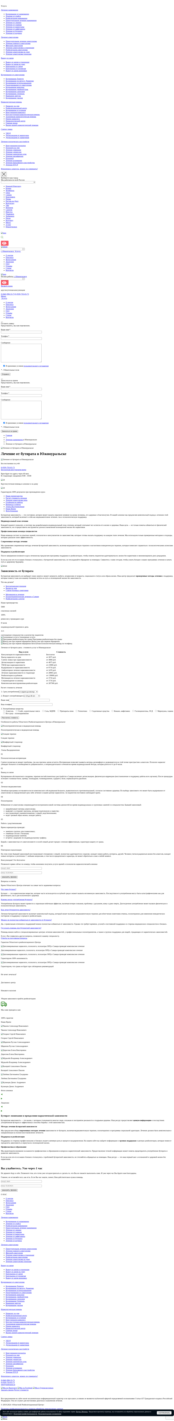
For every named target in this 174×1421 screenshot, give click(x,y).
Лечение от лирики (13, 23)
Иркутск (9, 212)
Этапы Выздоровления (15, 507)
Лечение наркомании (9, 10)
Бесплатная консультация (16, 586)
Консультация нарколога (15, 112)
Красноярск (10, 197)
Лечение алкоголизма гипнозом (18, 54)
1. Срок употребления (10, 692)
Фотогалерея (11, 260)
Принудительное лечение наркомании (21, 20)
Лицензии (10, 262)
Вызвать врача (7, 286)
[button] (87, 1095)
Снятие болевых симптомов (17, 590)
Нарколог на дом (12, 106)
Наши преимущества (14, 496)
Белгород (9, 220)
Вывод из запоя (7, 58)
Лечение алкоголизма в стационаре (20, 48)
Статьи (8, 268)
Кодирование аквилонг (15, 87)
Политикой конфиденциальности (25, 1414)
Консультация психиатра (16, 146)
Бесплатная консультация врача (13, 470)
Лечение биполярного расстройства (20, 163)
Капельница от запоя (14, 66)
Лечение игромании (14, 161)
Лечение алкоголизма (9, 37)
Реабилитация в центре (15, 599)
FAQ (7, 264)
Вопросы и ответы (13, 504)
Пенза (8, 218)
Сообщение (5, 343)
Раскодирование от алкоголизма (19, 85)
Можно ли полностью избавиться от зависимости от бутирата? (26, 920)
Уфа (7, 205)
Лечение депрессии (13, 152)
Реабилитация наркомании (16, 18)
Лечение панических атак (16, 154)
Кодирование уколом (14, 98)
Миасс (8, 223)
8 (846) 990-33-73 (8, 294)
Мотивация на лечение (15, 594)
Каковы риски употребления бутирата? (17, 900)
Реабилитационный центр (16, 108)
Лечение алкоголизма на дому (18, 52)
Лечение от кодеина (14, 33)
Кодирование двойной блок (17, 89)
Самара (9, 195)
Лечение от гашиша (14, 25)
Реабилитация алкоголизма (17, 50)
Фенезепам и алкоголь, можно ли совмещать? (19, 169)
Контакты (10, 270)
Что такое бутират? (8, 889)
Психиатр (10, 158)
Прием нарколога (13, 119)
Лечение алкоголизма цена (16, 500)
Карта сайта (6, 1395)
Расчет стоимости (21, 1390)
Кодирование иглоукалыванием (18, 83)
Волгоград (10, 203)
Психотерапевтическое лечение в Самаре (22, 597)
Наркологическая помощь (11, 102)
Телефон (5, 336)
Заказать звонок (7, 1390)
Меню (3, 296)
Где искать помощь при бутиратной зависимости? (21, 928)
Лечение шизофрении (14, 156)
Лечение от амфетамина (15, 29)
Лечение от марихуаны (15, 27)
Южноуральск (11, 227)
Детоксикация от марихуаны (17, 135)
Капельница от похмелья (16, 69)
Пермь (8, 199)
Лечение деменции (13, 150)
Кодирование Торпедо (15, 79)
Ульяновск (10, 214)
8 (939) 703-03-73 (22, 294)
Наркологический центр (15, 121)
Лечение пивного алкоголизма (18, 43)
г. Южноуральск (20, 276)
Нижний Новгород (13, 186)
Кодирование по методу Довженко (20, 81)
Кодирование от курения (16, 110)
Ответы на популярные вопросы (14, 938)
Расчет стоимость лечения (16, 498)
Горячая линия (11, 123)
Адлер (8, 225)
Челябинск (10, 191)
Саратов (9, 210)
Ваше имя (5, 330)
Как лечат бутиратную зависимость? (15, 910)
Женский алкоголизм (14, 46)
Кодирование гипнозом (15, 92)
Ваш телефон (6, 704)
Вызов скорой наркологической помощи (22, 125)
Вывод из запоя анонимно (16, 71)
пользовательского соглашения (36, 366)
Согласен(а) (164, 1413)
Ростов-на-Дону (12, 201)
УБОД (8, 133)
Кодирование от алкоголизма (13, 75)
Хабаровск (10, 216)
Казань (8, 188)
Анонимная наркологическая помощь (21, 117)
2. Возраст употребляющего (12, 696)
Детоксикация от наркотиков (17, 138)
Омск (8, 193)
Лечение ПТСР (12, 165)
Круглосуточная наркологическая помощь (23, 115)
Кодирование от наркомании (17, 14)
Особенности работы (14, 502)
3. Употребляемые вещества (12, 709)
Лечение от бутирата (14, 31)
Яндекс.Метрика (82, 1412)
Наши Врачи (11, 509)
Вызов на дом (11, 588)
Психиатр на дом (13, 148)
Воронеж (9, 208)
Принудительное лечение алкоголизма (21, 41)
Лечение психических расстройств (15, 142)
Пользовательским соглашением (49, 1414)
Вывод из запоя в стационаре (17, 62)
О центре (9, 255)
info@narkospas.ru (8, 1385)
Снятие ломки (6, 129)
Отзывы (9, 266)
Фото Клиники (12, 511)
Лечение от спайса (13, 16)
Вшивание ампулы (13, 96)
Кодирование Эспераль (15, 94)
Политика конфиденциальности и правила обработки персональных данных (32, 1409)
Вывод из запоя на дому (15, 64)
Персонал (9, 257)
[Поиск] (24, 249)
